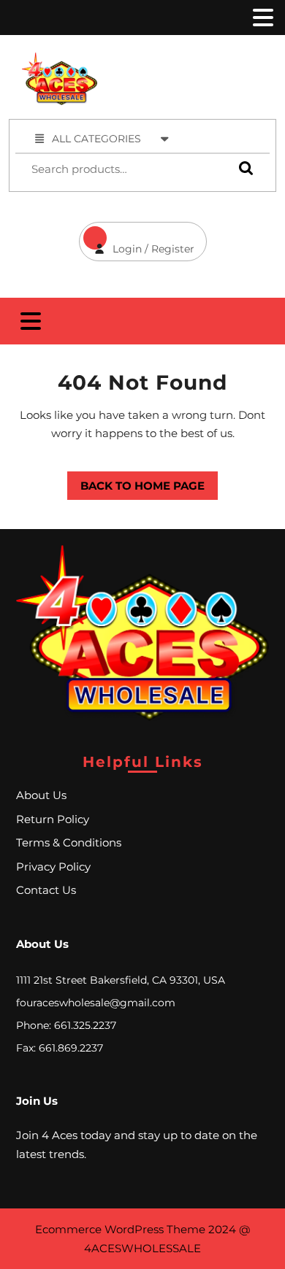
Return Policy (52, 819)
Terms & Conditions (68, 842)
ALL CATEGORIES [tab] (96, 138)
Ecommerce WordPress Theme (120, 1229)
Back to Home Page (136, 482)
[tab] (261, 17)
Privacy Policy (53, 866)
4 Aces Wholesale (202, 60)
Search (242, 167)
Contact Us (46, 890)
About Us (41, 795)
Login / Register (136, 238)
